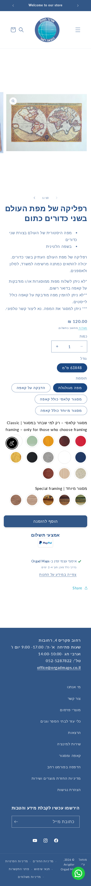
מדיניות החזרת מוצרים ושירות (56, 778)
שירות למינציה (69, 744)
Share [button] (77, 588)
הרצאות (74, 732)
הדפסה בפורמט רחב (64, 767)
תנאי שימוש (42, 869)
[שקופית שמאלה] (56, 197)
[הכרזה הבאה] (13, 5)
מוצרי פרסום (70, 710)
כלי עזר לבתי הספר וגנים (60, 721)
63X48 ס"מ (72, 368)
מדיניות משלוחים (29, 876)
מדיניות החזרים (43, 861)
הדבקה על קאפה (31, 388)
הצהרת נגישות (69, 789)
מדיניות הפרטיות (16, 861)
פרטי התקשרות (19, 869)
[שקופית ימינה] (34, 197)
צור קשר (74, 698)
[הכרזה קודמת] (77, 5)
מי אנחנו (74, 687)
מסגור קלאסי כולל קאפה (61, 399)
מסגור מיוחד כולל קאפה (61, 410)
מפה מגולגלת (70, 388)
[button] (77, 29)
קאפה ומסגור (70, 755)
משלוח (82, 327)
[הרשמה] (17, 822)
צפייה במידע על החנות (58, 574)
